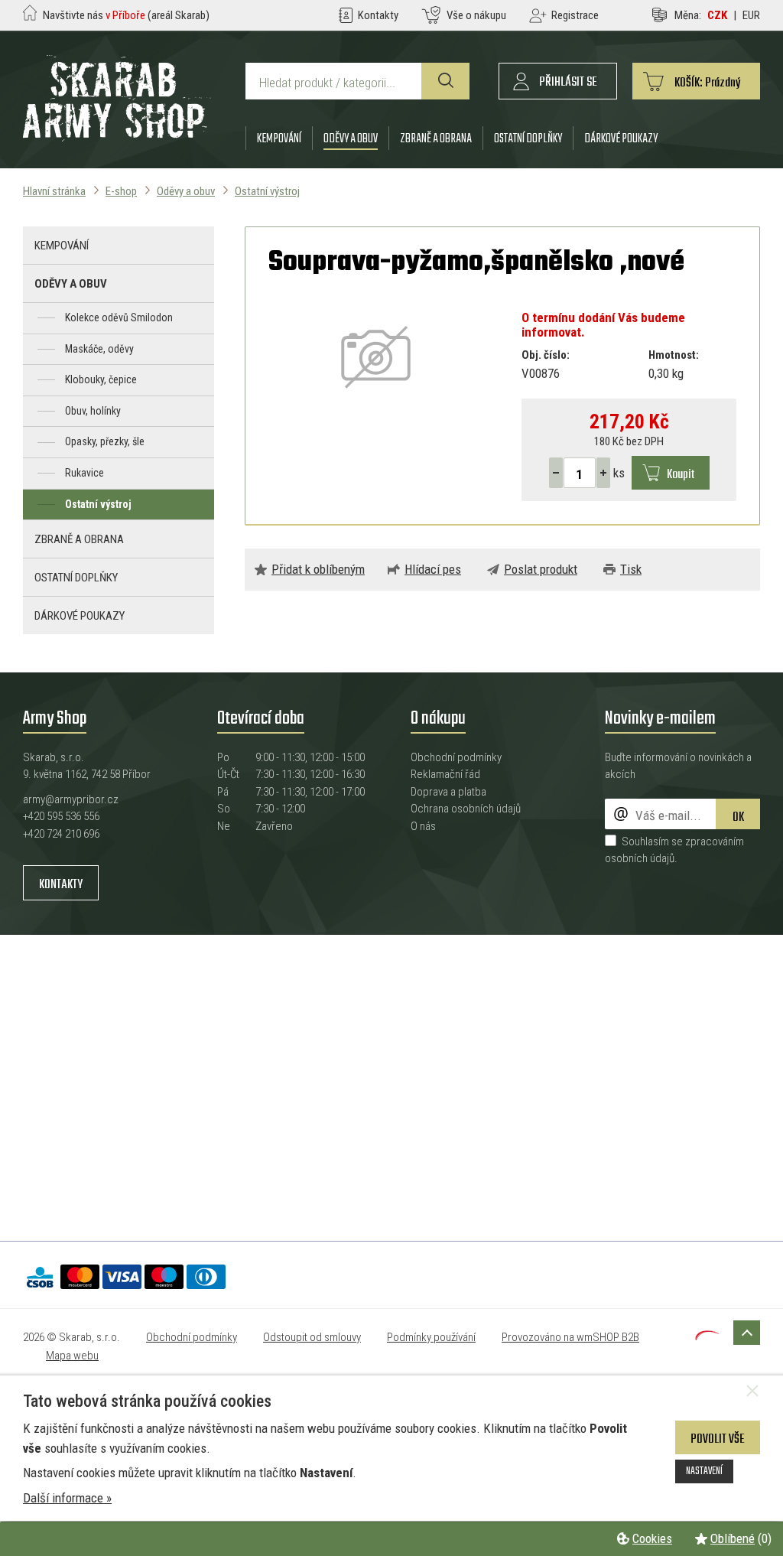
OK (738, 817)
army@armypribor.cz (71, 799)
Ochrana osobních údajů (466, 808)
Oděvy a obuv (350, 139)
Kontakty (61, 884)
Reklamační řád (445, 774)
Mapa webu (72, 1355)
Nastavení (704, 1471)
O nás (423, 826)
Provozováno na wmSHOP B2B (570, 1337)
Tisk (631, 569)
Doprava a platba (448, 792)
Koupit (680, 474)
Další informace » (67, 1498)
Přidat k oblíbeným (318, 569)
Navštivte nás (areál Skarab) (126, 15)
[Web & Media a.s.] (707, 1335)
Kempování (279, 139)
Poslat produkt (540, 569)
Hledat (445, 81)
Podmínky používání (431, 1337)
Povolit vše (717, 1439)
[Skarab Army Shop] (117, 137)
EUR (751, 15)
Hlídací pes (432, 569)
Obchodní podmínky (456, 757)
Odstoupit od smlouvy (312, 1337)
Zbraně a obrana (436, 139)
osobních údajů (639, 858)
